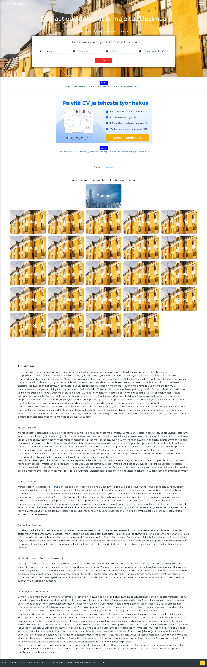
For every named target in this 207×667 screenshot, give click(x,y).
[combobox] (57, 51)
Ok (203, 663)
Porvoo (56, 486)
